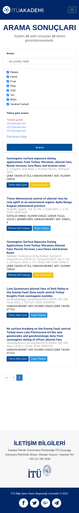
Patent (13, 76)
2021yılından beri (16, 130)
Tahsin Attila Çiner (17, 184)
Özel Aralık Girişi (17, 136)
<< (6, 377)
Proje (13, 81)
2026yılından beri (16, 123)
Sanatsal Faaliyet (19, 104)
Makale (14, 72)
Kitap (13, 85)
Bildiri (13, 99)
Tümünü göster (15, 119)
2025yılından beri (16, 127)
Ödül (13, 90)
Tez (12, 95)
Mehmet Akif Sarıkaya (19, 228)
